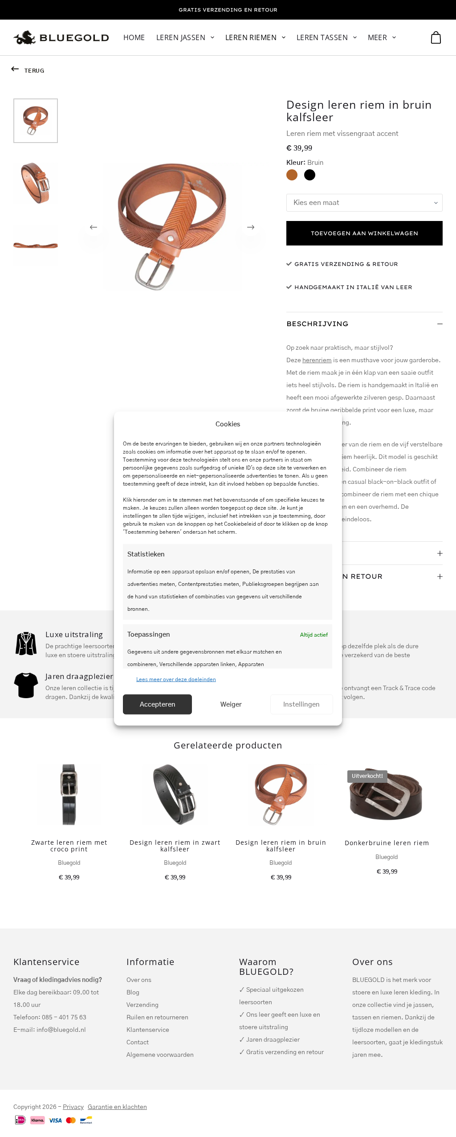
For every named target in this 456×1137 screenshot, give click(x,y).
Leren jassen (181, 37)
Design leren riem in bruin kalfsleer (281, 845)
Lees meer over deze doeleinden (176, 679)
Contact (137, 1042)
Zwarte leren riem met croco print (69, 845)
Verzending (142, 1005)
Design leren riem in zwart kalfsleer (175, 845)
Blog (132, 993)
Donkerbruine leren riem (387, 842)
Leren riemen (251, 37)
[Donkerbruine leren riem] (387, 795)
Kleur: (304, 163)
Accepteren (157, 704)
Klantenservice (147, 1030)
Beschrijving (317, 323)
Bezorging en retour (334, 576)
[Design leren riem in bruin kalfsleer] (281, 795)
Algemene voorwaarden (160, 1055)
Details (303, 553)
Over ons (138, 980)
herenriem (317, 360)
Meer (377, 37)
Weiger (231, 704)
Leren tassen (322, 37)
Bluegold (69, 863)
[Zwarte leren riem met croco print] (69, 795)
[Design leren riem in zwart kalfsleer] (175, 795)
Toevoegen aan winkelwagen (364, 233)
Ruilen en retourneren (157, 1017)
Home (134, 37)
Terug (34, 71)
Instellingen (301, 704)
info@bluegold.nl (61, 1030)
